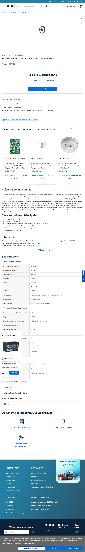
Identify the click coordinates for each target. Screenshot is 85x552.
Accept (55, 548)
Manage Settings (31, 548)
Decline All (73, 548)
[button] (83, 276)
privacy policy (52, 538)
